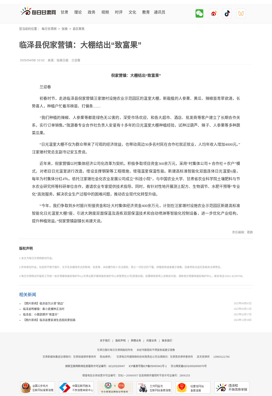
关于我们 (105, 340)
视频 (105, 12)
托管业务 (151, 340)
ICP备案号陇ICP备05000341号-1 (148, 366)
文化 (132, 12)
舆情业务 (136, 340)
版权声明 (26, 248)
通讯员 (159, 12)
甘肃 (64, 12)
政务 (91, 12)
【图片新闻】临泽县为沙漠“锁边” (43, 303)
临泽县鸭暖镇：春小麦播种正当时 (43, 308)
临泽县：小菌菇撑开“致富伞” (41, 314)
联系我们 (167, 340)
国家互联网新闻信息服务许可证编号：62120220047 (97, 366)
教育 (146, 12)
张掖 (65, 28)
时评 (119, 12)
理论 (78, 12)
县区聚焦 (79, 28)
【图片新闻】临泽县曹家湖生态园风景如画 (49, 320)
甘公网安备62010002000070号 (189, 366)
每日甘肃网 (49, 28)
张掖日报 (62, 60)
